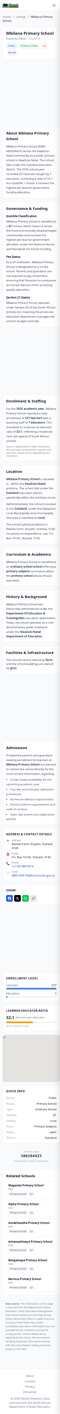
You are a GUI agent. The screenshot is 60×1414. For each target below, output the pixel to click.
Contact (30, 1381)
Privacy (30, 1386)
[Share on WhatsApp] (25, 898)
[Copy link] (33, 898)
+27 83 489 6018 (23, 866)
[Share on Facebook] (9, 898)
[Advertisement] (30, 93)
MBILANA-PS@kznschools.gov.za (33, 875)
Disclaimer (30, 1392)
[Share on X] (17, 898)
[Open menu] (54, 5)
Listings (21, 17)
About (30, 1376)
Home (7, 17)
